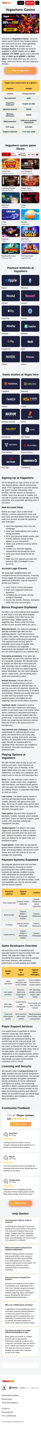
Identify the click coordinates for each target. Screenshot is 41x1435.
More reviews (20, 1203)
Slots (33, 154)
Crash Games (23, 154)
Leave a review (20, 1124)
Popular (4, 154)
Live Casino (14, 154)
